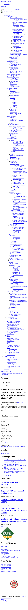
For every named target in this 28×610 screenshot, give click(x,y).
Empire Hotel (13, 65)
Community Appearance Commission (19, 27)
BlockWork (16, 231)
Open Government (14, 68)
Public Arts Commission (19, 40)
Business (6, 320)
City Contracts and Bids (13, 322)
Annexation (13, 161)
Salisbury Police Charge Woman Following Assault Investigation (14, 520)
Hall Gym (15, 144)
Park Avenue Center (18, 148)
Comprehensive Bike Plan (19, 168)
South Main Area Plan (18, 183)
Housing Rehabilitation (18, 223)
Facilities (12, 140)
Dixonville (15, 268)
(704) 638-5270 (4, 442)
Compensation (13, 119)
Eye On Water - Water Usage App (18, 297)
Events (8, 360)
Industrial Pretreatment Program (18, 300)
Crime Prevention (14, 246)
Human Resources (11, 116)
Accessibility (7, 4)
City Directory (13, 78)
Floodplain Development (16, 130)
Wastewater (13, 307)
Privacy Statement (7, 598)
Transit (8, 308)
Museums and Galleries (12, 364)
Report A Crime (14, 258)
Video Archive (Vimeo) (15, 86)
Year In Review (14, 60)
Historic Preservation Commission (18, 48)
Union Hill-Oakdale (18, 275)
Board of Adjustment (18, 25)
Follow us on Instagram (7, 569)
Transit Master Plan (14, 313)
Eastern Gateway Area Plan (20, 172)
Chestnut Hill (16, 266)
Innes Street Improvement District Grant (19, 205)
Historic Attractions (11, 362)
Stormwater (13, 280)
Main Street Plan (17, 179)
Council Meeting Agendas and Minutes (10, 550)
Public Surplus (10, 334)
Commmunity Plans (12, 338)
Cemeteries (12, 265)
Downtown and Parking (13, 339)
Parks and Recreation (12, 138)
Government (7, 15)
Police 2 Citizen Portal (15, 255)
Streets (11, 287)
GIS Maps (12, 192)
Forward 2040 (16, 173)
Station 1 (15, 99)
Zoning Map (13, 136)
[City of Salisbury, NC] (7, 11)
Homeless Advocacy (18, 245)
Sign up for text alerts (6, 564)
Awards (12, 85)
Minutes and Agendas (15, 55)
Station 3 (15, 102)
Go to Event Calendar (6, 475)
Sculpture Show (17, 230)
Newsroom (12, 82)
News (8, 348)
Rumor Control (13, 84)
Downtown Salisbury (12, 88)
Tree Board (16, 46)
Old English (16, 270)
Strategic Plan (13, 57)
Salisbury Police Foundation (17, 259)
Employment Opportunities (16, 120)
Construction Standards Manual (17, 126)
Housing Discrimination (19, 220)
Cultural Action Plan (18, 169)
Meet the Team (13, 75)
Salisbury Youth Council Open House (13, 463)
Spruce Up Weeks (17, 284)
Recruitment (13, 110)
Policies (12, 123)
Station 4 (15, 103)
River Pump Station (15, 304)
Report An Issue (14, 279)
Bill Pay (9, 336)
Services (15, 241)
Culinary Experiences (12, 359)
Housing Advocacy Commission (18, 51)
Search (17, 9)
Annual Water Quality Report (8, 556)
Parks (11, 154)
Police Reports (4, 549)
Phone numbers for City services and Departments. (13, 446)
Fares (11, 311)
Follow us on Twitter (6, 567)
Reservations (13, 157)
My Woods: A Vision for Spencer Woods (19, 181)
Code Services (13, 162)
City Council (10, 16)
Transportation (10, 317)
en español (13, 419)
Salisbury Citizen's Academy (17, 71)
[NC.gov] (6, 595)
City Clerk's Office (14, 63)
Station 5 (15, 105)
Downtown (13, 190)
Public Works (10, 262)
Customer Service (14, 95)
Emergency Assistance (18, 213)
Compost (12, 276)
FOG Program (13, 298)
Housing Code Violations (19, 218)
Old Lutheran (16, 272)
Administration (10, 61)
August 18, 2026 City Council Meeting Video (12, 492)
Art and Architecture (12, 357)
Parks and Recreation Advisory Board (18, 37)
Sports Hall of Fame (15, 158)
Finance (9, 89)
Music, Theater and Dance (13, 366)
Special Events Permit (15, 113)
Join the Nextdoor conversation (8, 571)
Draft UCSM (16, 127)
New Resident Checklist (13, 346)
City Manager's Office (15, 64)
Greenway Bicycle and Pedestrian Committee (18, 29)
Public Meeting (13, 72)
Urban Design (13, 225)
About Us (12, 98)
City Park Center (17, 141)
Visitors (5, 356)
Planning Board (17, 39)
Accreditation (16, 238)
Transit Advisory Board (15, 314)
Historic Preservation (15, 210)
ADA (11, 310)
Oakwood (15, 269)
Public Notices (13, 70)
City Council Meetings (15, 53)
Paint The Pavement (18, 228)
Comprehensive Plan (12, 325)
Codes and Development (13, 324)
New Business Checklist (13, 331)
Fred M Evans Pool (18, 143)
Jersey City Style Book (18, 178)
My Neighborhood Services (13, 345)
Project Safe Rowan (18, 248)
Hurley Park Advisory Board (20, 34)
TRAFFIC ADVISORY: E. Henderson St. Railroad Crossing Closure (14, 510)
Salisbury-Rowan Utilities (13, 291)
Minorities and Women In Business (18, 54)
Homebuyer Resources (18, 217)
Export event (20, 402)
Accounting (13, 91)
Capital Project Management (14, 74)
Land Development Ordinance (17, 129)
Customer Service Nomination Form (9, 557)
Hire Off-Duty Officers (15, 252)
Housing (9, 343)
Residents (6, 335)
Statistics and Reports (18, 249)
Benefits (12, 117)
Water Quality (13, 305)
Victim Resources (14, 261)
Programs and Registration (16, 155)
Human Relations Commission (17, 32)
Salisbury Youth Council (19, 41)
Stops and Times (14, 315)
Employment (4, 546)
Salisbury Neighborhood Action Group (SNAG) (13, 469)
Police (8, 234)
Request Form (13, 112)
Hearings (12, 137)
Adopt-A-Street (14, 263)
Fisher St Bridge (17, 290)
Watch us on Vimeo (6, 568)
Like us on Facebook (6, 565)
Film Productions (14, 81)
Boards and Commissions (16, 18)
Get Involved (13, 151)
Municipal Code (14, 67)
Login (2, 599)
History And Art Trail (18, 227)
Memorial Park (16, 273)
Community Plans (14, 164)
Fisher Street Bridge (18, 289)
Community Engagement (13, 77)
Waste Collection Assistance (20, 286)
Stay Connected (11, 350)
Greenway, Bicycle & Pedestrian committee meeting (14, 471)
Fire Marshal (13, 109)
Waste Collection (14, 283)
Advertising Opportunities (13, 321)
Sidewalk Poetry (17, 232)
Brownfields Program (18, 165)
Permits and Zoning (11, 332)
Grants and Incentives (15, 193)
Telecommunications (15, 114)
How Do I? (6, 369)
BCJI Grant (16, 251)
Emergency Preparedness (16, 107)
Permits (12, 134)
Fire (8, 96)
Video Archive (13, 58)
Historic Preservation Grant (19, 195)
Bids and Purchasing (15, 92)
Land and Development (12, 124)
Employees (3, 6)
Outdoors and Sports (12, 363)
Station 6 (15, 106)
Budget (12, 93)
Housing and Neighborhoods (17, 211)
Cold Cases (13, 242)
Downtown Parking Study (19, 171)
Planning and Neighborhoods (14, 159)
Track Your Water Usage (13, 352)
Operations (15, 239)
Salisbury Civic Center (18, 150)
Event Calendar (14, 79)
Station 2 (15, 100)
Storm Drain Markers (18, 282)
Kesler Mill (19, 166)
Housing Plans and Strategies (20, 221)
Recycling (12, 277)
